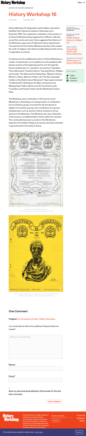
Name (12, 364)
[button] (80, 2)
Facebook (73, 80)
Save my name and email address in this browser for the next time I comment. (35, 393)
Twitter (72, 75)
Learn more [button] (38, 432)
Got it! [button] (79, 432)
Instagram (73, 78)
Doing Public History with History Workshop (74, 51)
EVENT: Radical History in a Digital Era (74, 40)
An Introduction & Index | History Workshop (36, 318)
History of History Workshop (21, 8)
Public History (72, 47)
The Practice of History (75, 58)
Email (12, 376)
